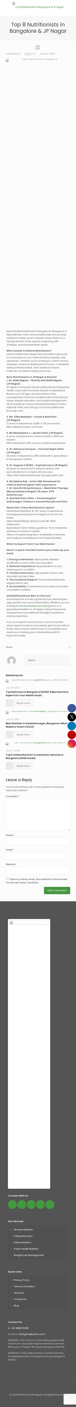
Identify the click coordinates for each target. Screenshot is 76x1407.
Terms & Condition (24, 1286)
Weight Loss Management (29, 1255)
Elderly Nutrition (22, 1242)
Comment (13, 796)
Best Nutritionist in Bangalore (40, 606)
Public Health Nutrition (26, 1248)
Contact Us (20, 1299)
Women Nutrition (23, 1229)
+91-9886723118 (19, 1328)
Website (10, 864)
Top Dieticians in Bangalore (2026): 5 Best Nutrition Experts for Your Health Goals (37, 693)
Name (10, 835)
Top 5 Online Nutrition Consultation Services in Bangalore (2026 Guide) (34, 756)
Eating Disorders (23, 1236)
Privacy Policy (21, 1280)
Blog (16, 1305)
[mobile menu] (71, 7)
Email (10, 849)
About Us (19, 1292)
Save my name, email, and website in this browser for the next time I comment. (36, 880)
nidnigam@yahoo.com (32, 1334)
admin (28, 53)
